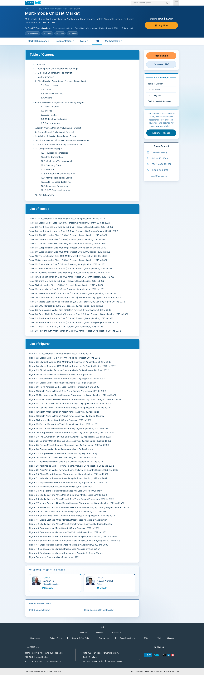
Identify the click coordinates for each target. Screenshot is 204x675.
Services (99, 633)
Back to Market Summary (159, 101)
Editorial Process (161, 132)
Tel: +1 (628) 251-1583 (34, 661)
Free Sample (161, 55)
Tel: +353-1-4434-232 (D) (93, 661)
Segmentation (63, 41)
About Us (83, 633)
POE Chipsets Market (39, 610)
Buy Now (163, 25)
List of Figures (154, 95)
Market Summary (37, 41)
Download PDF (161, 64)
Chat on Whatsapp (159, 152)
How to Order (35, 638)
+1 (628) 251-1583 (159, 158)
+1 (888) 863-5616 (159, 170)
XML (159, 638)
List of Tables (154, 89)
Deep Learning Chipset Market (99, 610)
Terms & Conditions (127, 638)
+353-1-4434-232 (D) (161, 164)
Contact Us (116, 633)
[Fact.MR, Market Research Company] (33, 3)
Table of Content (155, 84)
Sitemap (170, 638)
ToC (96, 41)
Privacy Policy (104, 638)
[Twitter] (164, 654)
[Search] (167, 3)
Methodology (112, 41)
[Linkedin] (168, 654)
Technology (37, 9)
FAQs (83, 41)
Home (27, 9)
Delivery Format (56, 638)
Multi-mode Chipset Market (55, 9)
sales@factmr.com (159, 176)
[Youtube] (172, 654)
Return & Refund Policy (81, 638)
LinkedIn (49, 588)
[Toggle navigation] (176, 3)
